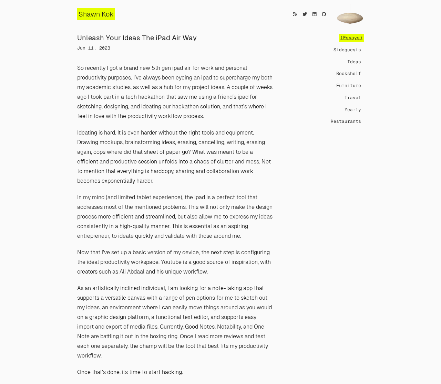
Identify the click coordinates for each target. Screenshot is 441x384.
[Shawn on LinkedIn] (314, 14)
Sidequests (347, 50)
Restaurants (346, 121)
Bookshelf (349, 73)
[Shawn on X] (304, 14)
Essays (351, 38)
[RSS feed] (295, 14)
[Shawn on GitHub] (324, 14)
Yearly (353, 110)
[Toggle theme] (350, 14)
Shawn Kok (96, 14)
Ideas (354, 62)
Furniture (349, 85)
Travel (353, 97)
